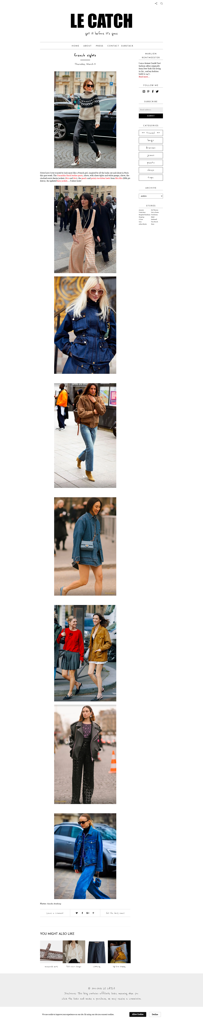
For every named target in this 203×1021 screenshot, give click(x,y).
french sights (85, 55)
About (87, 46)
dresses (151, 148)
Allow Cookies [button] (137, 1014)
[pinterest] (149, 92)
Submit (151, 116)
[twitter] (157, 92)
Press (99, 46)
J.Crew (141, 219)
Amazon (141, 210)
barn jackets (62, 181)
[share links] (156, 3)
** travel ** (151, 133)
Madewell (154, 219)
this (67, 178)
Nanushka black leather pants (70, 175)
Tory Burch (154, 222)
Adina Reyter (143, 224)
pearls (84, 178)
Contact (113, 46)
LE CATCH (101, 20)
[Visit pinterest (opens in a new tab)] (93, 913)
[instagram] (144, 92)
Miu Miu (118, 178)
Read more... (144, 77)
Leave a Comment (55, 913)
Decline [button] (155, 1014)
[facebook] (153, 92)
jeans (150, 155)
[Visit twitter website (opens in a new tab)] (77, 913)
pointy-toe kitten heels (100, 178)
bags (151, 140)
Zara (140, 222)
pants (151, 162)
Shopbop (141, 217)
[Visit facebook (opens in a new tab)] (82, 913)
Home (75, 46)
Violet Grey (142, 212)
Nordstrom (154, 215)
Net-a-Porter (155, 212)
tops (151, 177)
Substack (127, 46)
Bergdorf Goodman (144, 215)
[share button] (161, 3)
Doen (152, 224)
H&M (152, 217)
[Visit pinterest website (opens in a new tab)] (50, 77)
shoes (150, 170)
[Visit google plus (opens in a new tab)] (88, 913)
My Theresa (154, 210)
